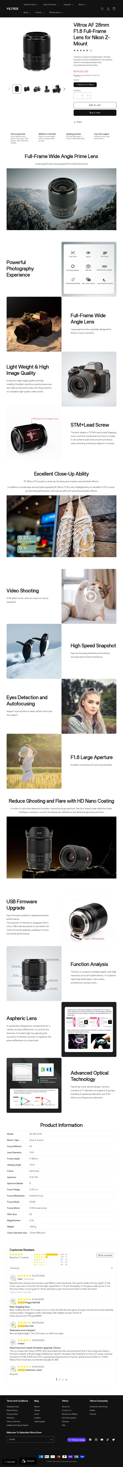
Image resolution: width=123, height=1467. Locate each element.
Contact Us (66, 1410)
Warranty (10, 1418)
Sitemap (65, 1421)
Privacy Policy (12, 1414)
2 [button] (59, 1379)
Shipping (77, 75)
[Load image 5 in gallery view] (56, 89)
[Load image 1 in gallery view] (17, 89)
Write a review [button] (105, 1255)
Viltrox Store (57, 1461)
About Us (66, 1407)
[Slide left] (9, 89)
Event (36, 1414)
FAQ (63, 1425)
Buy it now (95, 113)
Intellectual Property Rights (17, 1425)
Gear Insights (39, 1421)
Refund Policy (12, 1410)
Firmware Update (69, 1418)
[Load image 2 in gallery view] (26, 89)
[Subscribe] (51, 1439)
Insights (37, 1418)
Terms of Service (13, 1421)
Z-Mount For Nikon (85, 85)
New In (37, 1407)
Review (37, 1410)
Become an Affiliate (69, 1414)
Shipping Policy (13, 1407)
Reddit (92, 1410)
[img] (24, 1276)
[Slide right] (64, 89)
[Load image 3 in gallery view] (36, 89)
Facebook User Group (99, 1407)
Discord (93, 1414)
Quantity (77, 90)
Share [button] (79, 122)
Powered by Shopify (69, 1461)
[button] (31, 4)
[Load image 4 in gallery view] (46, 89)
